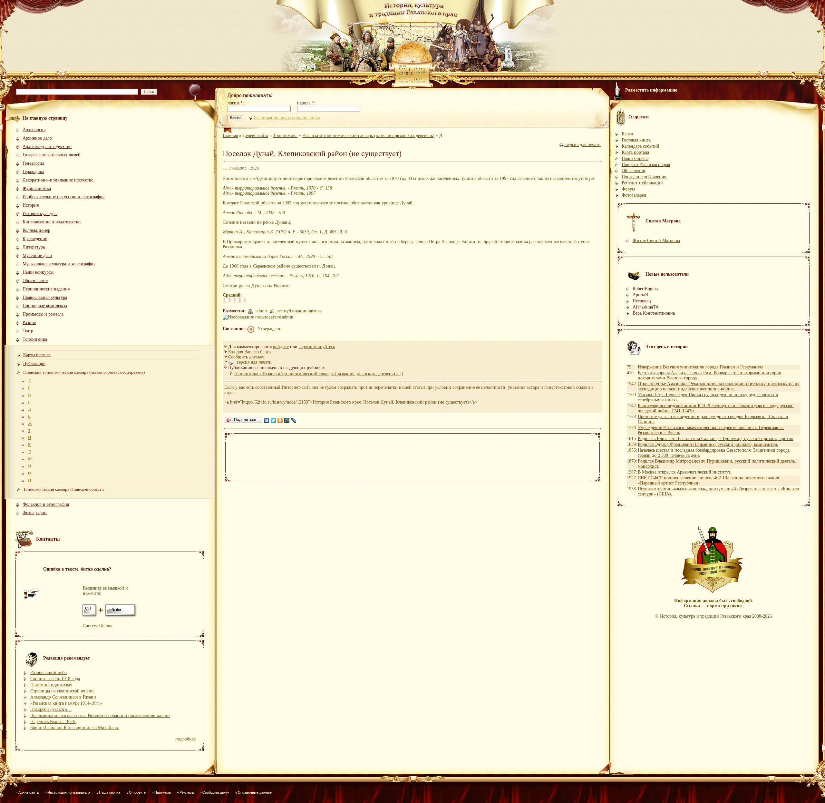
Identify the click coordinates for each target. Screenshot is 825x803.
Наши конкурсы (38, 272)
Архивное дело (37, 138)
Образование (35, 280)
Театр (28, 330)
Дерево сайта (255, 135)
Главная (230, 135)
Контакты (48, 539)
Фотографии (35, 512)
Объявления (633, 170)
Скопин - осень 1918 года (55, 678)
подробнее (185, 739)
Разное (29, 322)
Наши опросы (635, 158)
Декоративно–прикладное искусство (58, 180)
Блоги (627, 134)
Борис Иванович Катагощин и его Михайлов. (74, 727)
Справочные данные (255, 792)
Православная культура (45, 297)
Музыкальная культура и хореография (59, 263)
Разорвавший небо (48, 672)
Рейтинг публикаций (642, 183)
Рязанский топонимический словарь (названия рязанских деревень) (84, 372)
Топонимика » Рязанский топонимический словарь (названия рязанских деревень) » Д (318, 373)
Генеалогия (33, 163)
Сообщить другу (215, 792)
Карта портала (635, 152)
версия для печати (582, 144)
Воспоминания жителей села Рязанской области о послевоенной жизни (100, 715)
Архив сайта (28, 792)
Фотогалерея (634, 195)
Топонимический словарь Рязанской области (63, 489)
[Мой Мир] (287, 420)
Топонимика (35, 339)
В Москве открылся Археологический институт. (684, 472)
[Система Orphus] (110, 616)
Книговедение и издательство (52, 222)
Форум (628, 189)
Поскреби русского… (51, 709)
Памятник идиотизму (51, 684)
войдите (281, 346)
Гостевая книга (636, 140)
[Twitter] (273, 420)
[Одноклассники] (280, 420)
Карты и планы (37, 354)
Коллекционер (36, 230)
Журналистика (37, 188)
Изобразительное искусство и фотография (63, 196)
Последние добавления (644, 176)
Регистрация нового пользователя (287, 117)
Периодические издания (46, 289)
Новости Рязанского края (646, 164)
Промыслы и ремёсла (43, 314)
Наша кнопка (109, 792)
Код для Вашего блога (249, 351)
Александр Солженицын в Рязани (63, 697)
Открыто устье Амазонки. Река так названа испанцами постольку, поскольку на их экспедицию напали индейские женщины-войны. (719, 386)
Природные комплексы (45, 305)
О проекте (137, 792)
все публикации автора (299, 310)
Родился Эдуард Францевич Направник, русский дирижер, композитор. (708, 444)
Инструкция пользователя (68, 792)
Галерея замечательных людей (52, 154)
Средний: (232, 295)
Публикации (34, 363)
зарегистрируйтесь (317, 346)
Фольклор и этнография (46, 504)
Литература (34, 247)
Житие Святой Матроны (656, 240)
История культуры (40, 213)
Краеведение (35, 238)
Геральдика (33, 171)
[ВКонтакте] (266, 420)
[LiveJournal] (293, 420)
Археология (34, 129)
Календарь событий (640, 146)
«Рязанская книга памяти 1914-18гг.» (66, 703)
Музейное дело (37, 255)
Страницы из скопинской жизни (62, 691)
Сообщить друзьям (246, 357)
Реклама (187, 792)
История (31, 205)
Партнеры (162, 792)
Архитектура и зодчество (47, 146)
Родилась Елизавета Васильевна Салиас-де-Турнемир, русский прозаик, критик (715, 438)
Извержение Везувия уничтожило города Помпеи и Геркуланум (700, 367)
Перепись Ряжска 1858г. (53, 721)
